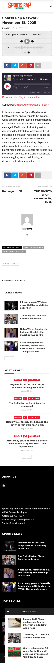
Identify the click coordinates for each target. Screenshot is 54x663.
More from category (13, 252)
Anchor (18, 104)
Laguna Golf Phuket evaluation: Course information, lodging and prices (34, 623)
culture (17, 380)
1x (21, 88)
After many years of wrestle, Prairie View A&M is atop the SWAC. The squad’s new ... (33, 347)
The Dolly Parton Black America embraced (36, 636)
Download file (9, 97)
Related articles (12, 248)
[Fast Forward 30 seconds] (26, 87)
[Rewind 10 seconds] (15, 87)
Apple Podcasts (31, 104)
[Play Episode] (7, 86)
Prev (7, 264)
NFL (25, 380)
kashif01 (6, 28)
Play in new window (29, 97)
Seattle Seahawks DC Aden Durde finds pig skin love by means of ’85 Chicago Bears (35, 652)
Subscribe (35, 92)
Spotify (45, 104)
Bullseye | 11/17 (12, 191)
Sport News (34, 380)
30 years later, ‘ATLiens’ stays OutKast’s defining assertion (34, 305)
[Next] (12, 358)
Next (14, 264)
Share (47, 92)
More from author (33, 248)
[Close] (8, 611)
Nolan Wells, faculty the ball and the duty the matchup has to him (34, 332)
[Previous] (6, 358)
